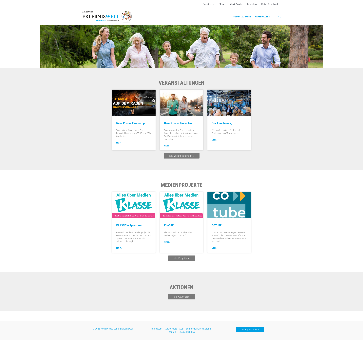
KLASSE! (169, 225)
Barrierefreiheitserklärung (198, 328)
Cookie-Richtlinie (187, 332)
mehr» (119, 143)
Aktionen (181, 287)
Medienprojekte (181, 185)
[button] (271, 17)
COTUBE (216, 225)
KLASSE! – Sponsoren (129, 225)
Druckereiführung (222, 123)
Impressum (156, 328)
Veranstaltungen (181, 83)
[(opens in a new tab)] (134, 103)
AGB (181, 328)
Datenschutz (170, 328)
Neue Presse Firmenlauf (178, 123)
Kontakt (172, 332)
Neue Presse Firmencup (130, 123)
